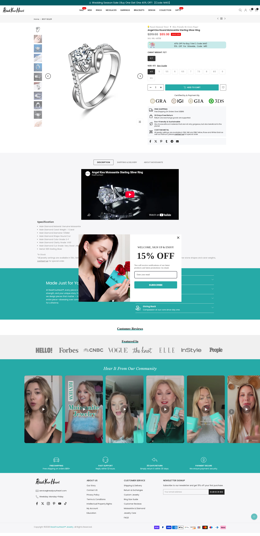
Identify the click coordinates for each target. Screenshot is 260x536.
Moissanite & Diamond (134, 508)
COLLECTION (165, 10)
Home (36, 19)
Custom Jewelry (131, 494)
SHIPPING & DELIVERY (127, 162)
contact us (179, 134)
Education (91, 513)
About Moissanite (153, 162)
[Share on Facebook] (150, 141)
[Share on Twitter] (155, 141)
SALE (82, 9)
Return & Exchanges (133, 490)
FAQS (126, 517)
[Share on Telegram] (172, 141)
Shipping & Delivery (133, 485)
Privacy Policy (93, 494)
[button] (231, 411)
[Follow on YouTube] (59, 503)
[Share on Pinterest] (161, 141)
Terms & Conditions (96, 499)
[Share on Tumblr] (166, 141)
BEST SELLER (47, 19)
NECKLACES (111, 10)
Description (103, 162)
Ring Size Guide (131, 499)
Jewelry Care (130, 513)
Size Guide (162, 66)
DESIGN (151, 10)
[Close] (178, 237)
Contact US (92, 490)
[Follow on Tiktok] (65, 503)
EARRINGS (125, 10)
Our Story (91, 485)
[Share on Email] (177, 141)
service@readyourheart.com (53, 490)
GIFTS (178, 9)
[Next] (140, 76)
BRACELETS (139, 10)
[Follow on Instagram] (48, 503)
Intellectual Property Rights (99, 503)
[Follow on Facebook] (36, 503)
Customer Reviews (133, 503)
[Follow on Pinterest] (54, 503)
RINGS (99, 10)
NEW (90, 10)
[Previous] (48, 76)
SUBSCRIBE (155, 285)
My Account (92, 508)
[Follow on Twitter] (42, 503)
